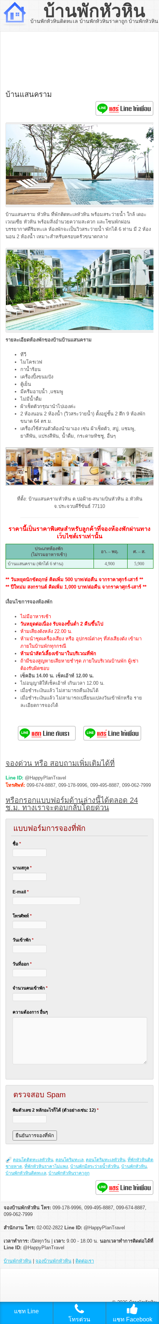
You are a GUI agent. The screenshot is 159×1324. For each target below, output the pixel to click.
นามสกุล (22, 867)
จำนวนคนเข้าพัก (30, 988)
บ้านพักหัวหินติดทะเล (26, 1173)
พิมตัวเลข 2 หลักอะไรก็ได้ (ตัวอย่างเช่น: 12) (56, 1110)
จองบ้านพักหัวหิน (53, 1261)
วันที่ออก (22, 964)
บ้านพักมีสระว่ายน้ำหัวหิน (94, 1166)
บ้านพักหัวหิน (94, 11)
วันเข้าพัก (23, 940)
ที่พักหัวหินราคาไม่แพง (46, 1166)
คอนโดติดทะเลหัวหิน (33, 1159)
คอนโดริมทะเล (69, 1159)
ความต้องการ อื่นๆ (30, 1012)
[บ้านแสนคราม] (25, 484)
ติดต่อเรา (84, 1261)
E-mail (21, 892)
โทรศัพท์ (22, 916)
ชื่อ (17, 843)
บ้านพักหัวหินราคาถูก (68, 1173)
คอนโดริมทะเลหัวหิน (105, 1159)
